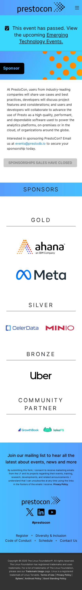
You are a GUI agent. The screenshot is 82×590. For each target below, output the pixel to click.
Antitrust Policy (33, 578)
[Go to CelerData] (22, 329)
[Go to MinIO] (60, 329)
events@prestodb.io (30, 143)
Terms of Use (47, 575)
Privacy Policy (60, 484)
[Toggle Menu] (77, 7)
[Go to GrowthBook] (28, 430)
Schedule (46, 541)
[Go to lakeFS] (53, 430)
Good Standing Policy (54, 578)
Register (22, 536)
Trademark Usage (35, 571)
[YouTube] (52, 512)
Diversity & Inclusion (51, 536)
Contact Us (68, 541)
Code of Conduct (18, 541)
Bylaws (19, 578)
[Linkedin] (41, 512)
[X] (30, 512)
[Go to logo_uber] (41, 376)
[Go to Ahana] (41, 248)
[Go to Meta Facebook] (41, 276)
